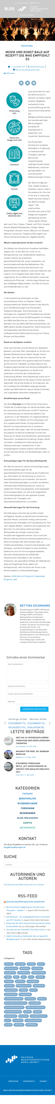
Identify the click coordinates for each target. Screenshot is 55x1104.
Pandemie (37, 1012)
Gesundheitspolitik (28, 70)
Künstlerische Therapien (14, 999)
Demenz (8, 977)
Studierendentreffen (33, 1020)
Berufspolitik (27, 798)
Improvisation (39, 986)
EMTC (23, 977)
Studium (8, 1025)
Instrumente (27, 827)
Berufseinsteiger (11, 968)
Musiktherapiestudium (13, 1012)
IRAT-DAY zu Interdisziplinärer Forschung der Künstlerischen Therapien (33, 740)
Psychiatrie (23, 1016)
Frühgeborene (33, 981)
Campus (27, 822)
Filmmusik (40, 977)
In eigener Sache (27, 803)
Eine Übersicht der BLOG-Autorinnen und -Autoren (24, 884)
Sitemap (43, 1081)
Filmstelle (9, 981)
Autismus (31, 964)
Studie (8, 1020)
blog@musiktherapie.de (15, 847)
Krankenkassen (25, 994)
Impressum (13, 1081)
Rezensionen (27, 813)
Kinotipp (33, 990)
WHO (38, 70)
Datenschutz (29, 1081)
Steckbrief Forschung (38, 1016)
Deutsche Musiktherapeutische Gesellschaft (25, 901)
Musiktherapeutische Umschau (16, 1003)
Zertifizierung (31, 1025)
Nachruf (27, 1012)
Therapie (27, 793)
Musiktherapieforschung (35, 1007)
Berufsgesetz (37, 968)
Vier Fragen (19, 1025)
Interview (23, 990)
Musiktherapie (34, 1003)
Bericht (18, 70)
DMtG (16, 977)
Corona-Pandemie (38, 973)
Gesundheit (9, 986)
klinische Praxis (11, 994)
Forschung (27, 808)
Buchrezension (24, 973)
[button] (21, 83)
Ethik (31, 977)
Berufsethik (25, 968)
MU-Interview (30, 999)
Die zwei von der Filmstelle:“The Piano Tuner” (25, 929)
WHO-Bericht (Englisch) (23, 576)
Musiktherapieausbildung (14, 1007)
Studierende (18, 1020)
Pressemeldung (11, 1016)
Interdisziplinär (11, 990)
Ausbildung (20, 964)
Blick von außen (27, 817)
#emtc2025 (9, 964)
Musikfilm (42, 999)
